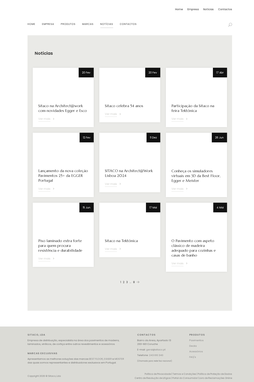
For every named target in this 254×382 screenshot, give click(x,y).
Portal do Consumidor (184, 378)
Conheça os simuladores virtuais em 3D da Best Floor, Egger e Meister (196, 176)
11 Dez (153, 137)
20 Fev (86, 72)
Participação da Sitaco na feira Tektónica (192, 108)
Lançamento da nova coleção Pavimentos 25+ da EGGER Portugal (63, 176)
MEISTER (119, 359)
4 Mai (220, 207)
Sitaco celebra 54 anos (124, 106)
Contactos (225, 9)
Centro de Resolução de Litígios (153, 378)
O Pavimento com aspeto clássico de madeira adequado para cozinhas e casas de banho (193, 248)
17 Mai (153, 207)
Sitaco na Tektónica (121, 241)
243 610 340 (156, 355)
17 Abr (220, 72)
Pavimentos (196, 340)
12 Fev (86, 137)
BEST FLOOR (96, 359)
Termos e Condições (184, 374)
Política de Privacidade (158, 374)
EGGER (108, 359)
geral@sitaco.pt (155, 349)
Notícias (208, 9)
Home (179, 9)
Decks (193, 346)
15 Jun (86, 207)
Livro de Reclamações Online (215, 378)
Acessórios (196, 351)
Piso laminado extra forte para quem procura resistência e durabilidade (60, 246)
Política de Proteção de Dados (215, 374)
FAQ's (192, 357)
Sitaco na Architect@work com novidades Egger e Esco (62, 108)
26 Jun (219, 137)
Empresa (193, 9)
